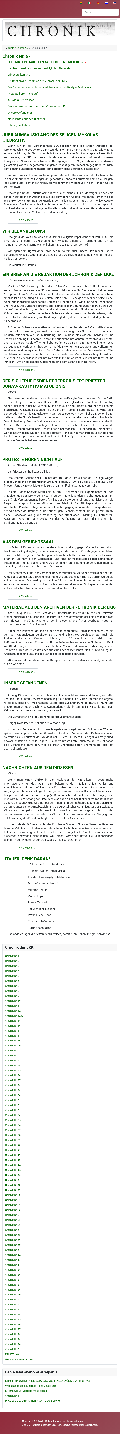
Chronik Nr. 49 (13, 1190)
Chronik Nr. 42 (13, 1155)
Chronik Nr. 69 (13, 1289)
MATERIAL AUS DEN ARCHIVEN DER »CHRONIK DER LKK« (59, 607)
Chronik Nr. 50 (13, 1195)
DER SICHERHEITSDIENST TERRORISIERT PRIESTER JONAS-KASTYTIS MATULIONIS (53, 383)
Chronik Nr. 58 (13, 1234)
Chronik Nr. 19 (13, 1040)
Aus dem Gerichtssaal (21, 100)
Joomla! (26, 1424)
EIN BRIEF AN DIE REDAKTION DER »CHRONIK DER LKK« (58, 274)
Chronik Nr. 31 (13, 1100)
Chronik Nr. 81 (13, 1349)
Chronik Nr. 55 (13, 1219)
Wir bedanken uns (19, 74)
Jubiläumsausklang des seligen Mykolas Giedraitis (39, 68)
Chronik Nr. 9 (12, 995)
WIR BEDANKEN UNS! (23, 231)
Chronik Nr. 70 (13, 1294)
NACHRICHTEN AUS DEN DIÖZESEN (37, 767)
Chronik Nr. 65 (13, 1269)
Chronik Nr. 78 (13, 1334)
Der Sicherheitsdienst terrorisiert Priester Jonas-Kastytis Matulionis (49, 87)
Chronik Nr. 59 (13, 1239)
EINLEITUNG (12, 1354)
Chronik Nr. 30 (13, 1095)
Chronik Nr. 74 (13, 1314)
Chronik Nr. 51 (13, 1200)
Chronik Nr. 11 (13, 1005)
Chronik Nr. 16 (13, 1025)
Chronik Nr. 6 (12, 980)
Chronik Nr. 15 (13, 1020)
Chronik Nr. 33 (13, 1110)
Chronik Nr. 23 (13, 1060)
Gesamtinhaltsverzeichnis (19, 1359)
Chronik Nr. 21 (13, 1050)
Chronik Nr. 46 (13, 1175)
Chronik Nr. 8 (12, 990)
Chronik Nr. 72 (13, 1304)
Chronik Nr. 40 (13, 1145)
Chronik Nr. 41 (13, 1150)
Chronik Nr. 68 (13, 1284)
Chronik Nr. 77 (13, 1329)
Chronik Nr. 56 (13, 1224)
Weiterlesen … (27, 220)
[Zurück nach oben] (115, 1428)
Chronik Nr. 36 (13, 1125)
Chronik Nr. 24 (13, 1065)
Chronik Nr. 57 (13, 1229)
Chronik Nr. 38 (13, 1135)
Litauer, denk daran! (21, 125)
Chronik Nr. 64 (13, 1264)
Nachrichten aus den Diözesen (27, 119)
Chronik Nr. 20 (13, 1045)
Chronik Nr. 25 (13, 1070)
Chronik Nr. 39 (13, 1140)
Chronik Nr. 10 (13, 1000)
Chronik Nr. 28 (13, 1085)
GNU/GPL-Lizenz (60, 1424)
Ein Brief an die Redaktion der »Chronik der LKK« (37, 81)
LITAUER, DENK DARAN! (26, 858)
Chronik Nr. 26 (13, 1075)
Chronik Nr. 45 (13, 1170)
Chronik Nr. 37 (13, 1130)
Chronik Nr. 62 (13, 1254)
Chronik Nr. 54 (13, 1214)
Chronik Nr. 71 (13, 1299)
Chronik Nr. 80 (13, 1344)
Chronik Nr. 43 (13, 1160)
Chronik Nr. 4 (12, 970)
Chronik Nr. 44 (13, 1165)
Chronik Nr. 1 (12, 955)
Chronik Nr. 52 (13, 1205)
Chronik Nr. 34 (13, 1115)
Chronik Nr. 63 (13, 1259)
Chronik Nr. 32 (13, 1105)
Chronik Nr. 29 (13, 1090)
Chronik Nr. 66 (13, 1274)
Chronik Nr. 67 (16, 56)
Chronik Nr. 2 (12, 960)
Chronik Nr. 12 (13, 1010)
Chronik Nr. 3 (12, 965)
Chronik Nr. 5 (12, 975)
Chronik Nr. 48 (13, 1185)
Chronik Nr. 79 (13, 1339)
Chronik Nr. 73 (13, 1309)
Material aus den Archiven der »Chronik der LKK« (38, 106)
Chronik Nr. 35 (13, 1120)
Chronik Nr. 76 (13, 1324)
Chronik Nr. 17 (13, 1030)
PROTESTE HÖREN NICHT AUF (32, 459)
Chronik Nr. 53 (13, 1209)
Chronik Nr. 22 (13, 1055)
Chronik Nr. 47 (13, 1180)
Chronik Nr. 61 (13, 1249)
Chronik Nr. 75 (13, 1319)
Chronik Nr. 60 (13, 1244)
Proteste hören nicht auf (23, 93)
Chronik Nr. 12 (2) (14, 1015)
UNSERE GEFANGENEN (25, 683)
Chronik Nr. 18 (13, 1035)
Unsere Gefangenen (20, 112)
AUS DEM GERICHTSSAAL (28, 541)
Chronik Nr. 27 (13, 1080)
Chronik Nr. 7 (12, 985)
